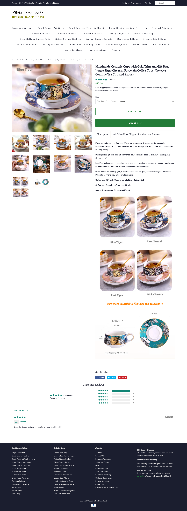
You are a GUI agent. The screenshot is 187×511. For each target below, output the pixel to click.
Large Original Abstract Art (124, 28)
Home (14, 60)
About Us (98, 453)
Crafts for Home (74, 50)
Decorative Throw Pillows (63, 475)
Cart (150, 3)
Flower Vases (140, 44)
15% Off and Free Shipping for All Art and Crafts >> (137, 134)
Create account (136, 3)
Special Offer (100, 456)
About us (117, 50)
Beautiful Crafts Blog (103, 475)
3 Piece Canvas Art (42, 33)
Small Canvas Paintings (51, 28)
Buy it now (135, 123)
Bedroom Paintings (19, 481)
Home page (16, 494)
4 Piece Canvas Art (68, 33)
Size (97, 97)
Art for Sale (16, 487)
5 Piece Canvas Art (94, 33)
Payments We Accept (103, 459)
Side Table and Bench (62, 494)
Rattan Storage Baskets (68, 39)
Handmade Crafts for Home (64, 484)
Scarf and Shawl (161, 44)
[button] (101, 79)
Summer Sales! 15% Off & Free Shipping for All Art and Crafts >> (36, 3)
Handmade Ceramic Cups (63, 481)
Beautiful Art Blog (101, 468)
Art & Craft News (101, 472)
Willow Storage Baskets (99, 39)
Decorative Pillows (127, 39)
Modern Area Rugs (144, 33)
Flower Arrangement (116, 44)
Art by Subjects (118, 33)
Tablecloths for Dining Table (84, 44)
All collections (98, 50)
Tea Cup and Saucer (52, 44)
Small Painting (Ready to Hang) (86, 28)
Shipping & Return (102, 462)
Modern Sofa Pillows (154, 39)
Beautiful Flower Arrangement (64, 491)
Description (103, 134)
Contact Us (99, 484)
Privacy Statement (102, 481)
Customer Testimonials (103, 478)
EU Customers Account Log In (106, 487)
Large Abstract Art (22, 28)
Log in (124, 3)
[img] (20, 417)
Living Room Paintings (20, 478)
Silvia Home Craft (100, 501)
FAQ (97, 465)
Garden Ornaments (26, 44)
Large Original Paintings (158, 28)
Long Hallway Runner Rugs (35, 39)
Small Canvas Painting (20, 456)
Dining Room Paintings (20, 484)
